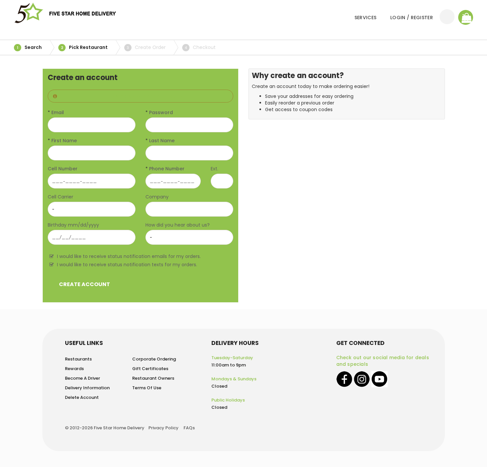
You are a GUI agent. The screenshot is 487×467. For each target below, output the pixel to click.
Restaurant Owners (153, 378)
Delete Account (82, 397)
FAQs (189, 428)
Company (157, 196)
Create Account (84, 284)
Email (57, 112)
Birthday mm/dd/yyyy (73, 225)
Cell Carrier (60, 196)
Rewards (74, 368)
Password (161, 112)
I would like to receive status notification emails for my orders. (129, 256)
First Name (64, 140)
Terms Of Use (146, 388)
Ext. (214, 168)
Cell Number (63, 168)
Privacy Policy (163, 428)
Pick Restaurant (84, 47)
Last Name (162, 140)
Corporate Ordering (154, 359)
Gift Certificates (150, 368)
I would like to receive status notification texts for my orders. (127, 264)
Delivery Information (87, 388)
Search (29, 47)
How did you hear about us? (177, 225)
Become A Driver (82, 378)
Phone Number (167, 168)
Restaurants (78, 359)
